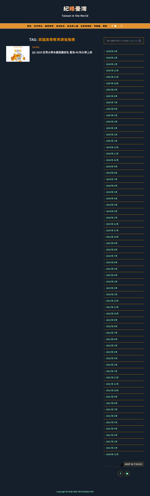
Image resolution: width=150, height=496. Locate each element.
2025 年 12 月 (112, 70)
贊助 (105, 25)
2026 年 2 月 (111, 57)
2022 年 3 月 (111, 358)
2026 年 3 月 (111, 51)
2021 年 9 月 (111, 396)
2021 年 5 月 (111, 422)
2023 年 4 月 (111, 275)
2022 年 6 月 (111, 339)
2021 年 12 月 (112, 377)
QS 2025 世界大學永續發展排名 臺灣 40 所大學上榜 (62, 52)
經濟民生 (60, 25)
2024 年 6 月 (111, 185)
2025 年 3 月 (111, 128)
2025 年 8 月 (111, 96)
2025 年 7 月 (111, 102)
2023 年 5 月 (111, 268)
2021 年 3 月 (111, 435)
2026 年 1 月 (111, 64)
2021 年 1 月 (111, 447)
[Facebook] (112, 25)
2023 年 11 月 (112, 230)
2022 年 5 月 (111, 345)
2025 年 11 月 (112, 77)
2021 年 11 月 (112, 384)
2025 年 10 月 (112, 83)
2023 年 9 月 (111, 243)
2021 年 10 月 (112, 390)
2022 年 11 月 (112, 307)
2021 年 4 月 (111, 428)
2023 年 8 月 (111, 249)
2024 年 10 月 (112, 160)
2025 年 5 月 (111, 115)
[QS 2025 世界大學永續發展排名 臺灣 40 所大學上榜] (18, 54)
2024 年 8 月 (111, 172)
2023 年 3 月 (111, 281)
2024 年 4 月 (111, 198)
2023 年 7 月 (111, 256)
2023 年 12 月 (112, 224)
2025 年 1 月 (111, 140)
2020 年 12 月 (112, 454)
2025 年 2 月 (111, 134)
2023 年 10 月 (112, 236)
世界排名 (38, 25)
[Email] (115, 25)
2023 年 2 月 (111, 288)
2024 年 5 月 (111, 192)
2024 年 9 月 (111, 166)
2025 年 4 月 (111, 121)
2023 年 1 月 (111, 294)
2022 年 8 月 (111, 326)
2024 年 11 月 (112, 153)
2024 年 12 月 (112, 147)
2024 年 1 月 (111, 217)
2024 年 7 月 (111, 179)
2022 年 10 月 (112, 313)
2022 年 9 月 (111, 320)
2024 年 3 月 (111, 204)
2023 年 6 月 (111, 262)
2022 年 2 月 (111, 364)
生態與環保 (86, 25)
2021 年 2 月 (111, 441)
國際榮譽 (49, 25)
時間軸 (97, 25)
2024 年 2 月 (111, 211)
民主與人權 (72, 25)
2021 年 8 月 (111, 403)
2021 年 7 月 (111, 409)
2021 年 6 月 (111, 415)
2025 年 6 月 (111, 108)
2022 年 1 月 (111, 371)
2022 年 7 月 (111, 332)
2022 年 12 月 (112, 300)
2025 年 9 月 (111, 89)
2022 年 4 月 (111, 352)
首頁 (29, 25)
